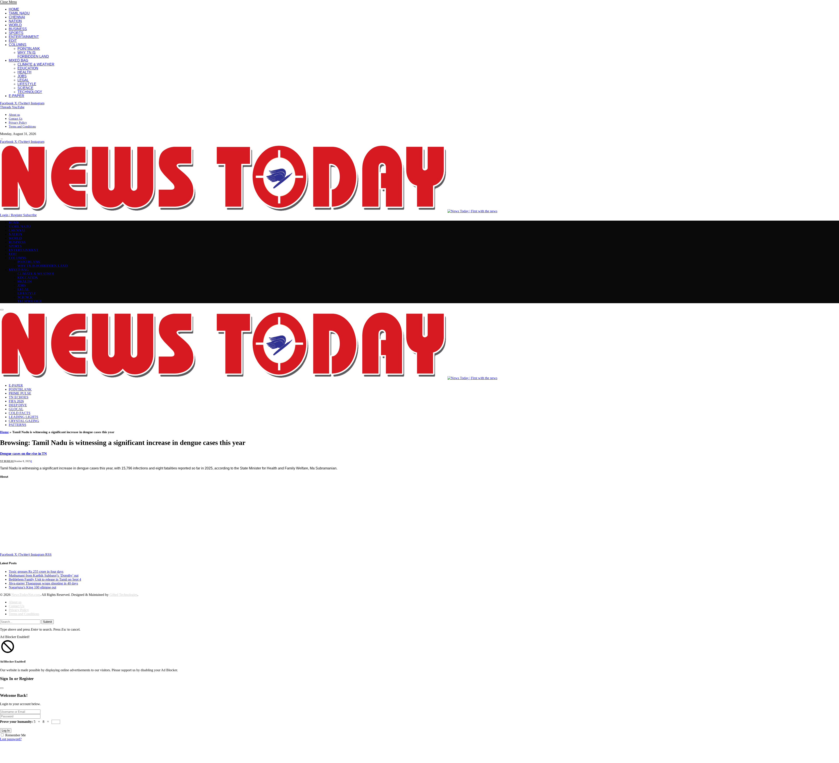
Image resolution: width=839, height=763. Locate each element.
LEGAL (23, 80)
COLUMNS (17, 45)
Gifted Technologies (123, 595)
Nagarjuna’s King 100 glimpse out (32, 587)
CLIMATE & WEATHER (35, 64)
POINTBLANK (28, 48)
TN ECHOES (18, 397)
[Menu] (2, 138)
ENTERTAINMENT (24, 37)
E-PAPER (16, 96)
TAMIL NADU (19, 13)
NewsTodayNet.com (25, 595)
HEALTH (24, 72)
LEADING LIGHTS (23, 417)
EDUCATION (27, 68)
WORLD (15, 25)
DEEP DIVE (18, 405)
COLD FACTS (19, 413)
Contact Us (15, 118)
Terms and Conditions (22, 126)
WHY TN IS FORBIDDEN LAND (33, 54)
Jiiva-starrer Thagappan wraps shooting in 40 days (43, 583)
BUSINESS (18, 29)
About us (14, 114)
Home (4, 432)
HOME (14, 9)
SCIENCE (25, 88)
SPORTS (16, 33)
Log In (6, 730)
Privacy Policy (18, 122)
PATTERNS (17, 425)
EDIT (13, 41)
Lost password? (11, 739)
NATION (15, 21)
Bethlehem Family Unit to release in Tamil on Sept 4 (45, 579)
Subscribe (30, 215)
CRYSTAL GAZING (24, 421)
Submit (47, 621)
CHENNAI (17, 17)
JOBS (22, 76)
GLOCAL (16, 409)
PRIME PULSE (20, 393)
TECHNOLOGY (29, 92)
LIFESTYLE (26, 84)
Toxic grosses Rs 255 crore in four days (36, 571)
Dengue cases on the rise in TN (23, 454)
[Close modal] (1, 688)
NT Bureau (7, 461)
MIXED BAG (18, 60)
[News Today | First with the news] (248, 211)
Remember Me (15, 735)
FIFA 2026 (16, 401)
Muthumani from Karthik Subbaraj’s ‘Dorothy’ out (43, 575)
